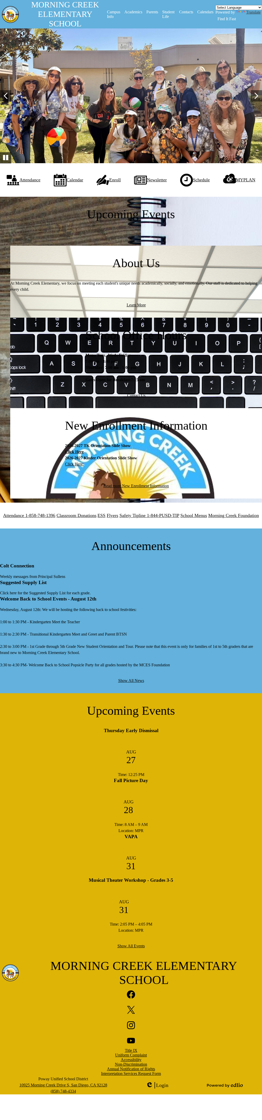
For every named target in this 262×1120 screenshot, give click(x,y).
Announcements (131, 546)
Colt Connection (17, 565)
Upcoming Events (131, 710)
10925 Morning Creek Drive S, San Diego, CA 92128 (63, 1085)
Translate (253, 12)
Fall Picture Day (131, 780)
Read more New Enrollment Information (136, 486)
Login (157, 1085)
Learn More (136, 305)
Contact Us (136, 395)
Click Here (74, 452)
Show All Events (131, 946)
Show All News (131, 680)
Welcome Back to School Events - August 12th (48, 599)
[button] (114, 14)
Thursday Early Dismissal (131, 730)
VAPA (131, 836)
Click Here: (74, 464)
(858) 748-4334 (63, 1091)
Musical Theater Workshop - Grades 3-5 (131, 880)
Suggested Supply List (23, 582)
